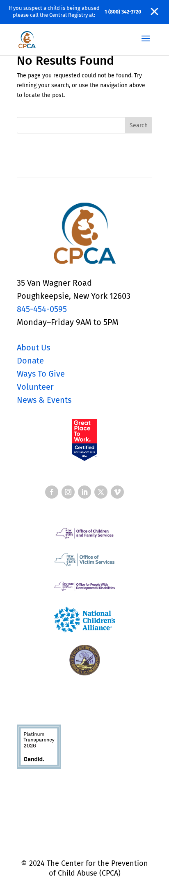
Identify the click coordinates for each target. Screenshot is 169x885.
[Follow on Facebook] (51, 492)
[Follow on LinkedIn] (84, 492)
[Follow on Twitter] (100, 492)
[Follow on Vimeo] (117, 492)
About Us (33, 347)
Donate (30, 361)
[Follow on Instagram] (68, 492)
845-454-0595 (42, 309)
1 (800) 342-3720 (123, 12)
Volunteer (35, 387)
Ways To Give (41, 374)
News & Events (44, 400)
